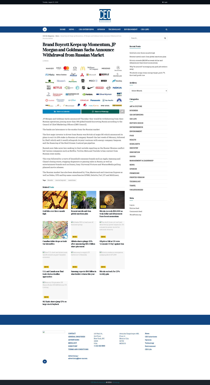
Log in (132, 205)
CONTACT (72, 333)
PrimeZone (134, 173)
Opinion (101, 29)
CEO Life (145, 29)
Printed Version (137, 177)
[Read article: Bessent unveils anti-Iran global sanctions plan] (83, 200)
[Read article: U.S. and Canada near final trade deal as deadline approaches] (55, 260)
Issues (133, 156)
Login (165, 2)
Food (132, 136)
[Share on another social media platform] (122, 111)
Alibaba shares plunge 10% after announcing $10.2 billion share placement (83, 244)
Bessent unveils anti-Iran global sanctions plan (148, 57)
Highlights (135, 144)
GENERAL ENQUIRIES (76, 337)
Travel (133, 186)
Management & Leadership (141, 161)
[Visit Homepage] (105, 15)
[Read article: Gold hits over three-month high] (55, 200)
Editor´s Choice (136, 123)
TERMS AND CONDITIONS (78, 349)
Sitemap (116, 382)
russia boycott (60, 180)
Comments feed (136, 211)
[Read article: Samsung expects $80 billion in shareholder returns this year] (83, 260)
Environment (130, 29)
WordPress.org (135, 215)
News (71, 29)
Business (134, 110)
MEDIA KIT (72, 343)
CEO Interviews (86, 29)
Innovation (135, 152)
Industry (134, 148)
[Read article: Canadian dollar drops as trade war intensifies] (55, 230)
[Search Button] (166, 29)
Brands (50, 180)
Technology (114, 29)
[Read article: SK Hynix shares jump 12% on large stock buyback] (55, 290)
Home (62, 29)
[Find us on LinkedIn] (45, 29)
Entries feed (134, 208)
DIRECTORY (72, 346)
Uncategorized (136, 190)
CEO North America (98, 382)
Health (133, 140)
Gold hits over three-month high (142, 53)
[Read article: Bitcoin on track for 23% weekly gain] (112, 260)
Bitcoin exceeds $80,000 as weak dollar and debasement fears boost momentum (111, 214)
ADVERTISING (73, 340)
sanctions (72, 180)
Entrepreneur (136, 127)
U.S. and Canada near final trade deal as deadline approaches (53, 274)
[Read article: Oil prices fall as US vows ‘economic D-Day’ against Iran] (112, 230)
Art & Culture (136, 106)
